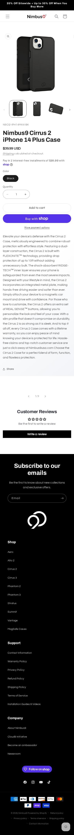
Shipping (8, 153)
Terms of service (38, 818)
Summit (12, 612)
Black (10, 178)
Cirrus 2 (12, 569)
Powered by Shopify (37, 813)
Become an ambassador (22, 745)
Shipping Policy (17, 687)
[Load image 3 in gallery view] (56, 108)
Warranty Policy (17, 661)
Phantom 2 (14, 586)
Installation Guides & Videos (24, 704)
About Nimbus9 (17, 728)
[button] (7, 16)
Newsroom (14, 753)
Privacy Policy (16, 670)
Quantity (8, 186)
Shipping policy (56, 818)
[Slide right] (70, 110)
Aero (10, 552)
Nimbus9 (22, 813)
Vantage (13, 620)
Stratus (12, 603)
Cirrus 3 (12, 577)
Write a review (37, 434)
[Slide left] (4, 110)
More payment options (37, 227)
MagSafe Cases (17, 629)
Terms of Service (18, 695)
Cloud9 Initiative (17, 736)
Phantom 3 (14, 595)
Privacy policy (20, 818)
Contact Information (20, 653)
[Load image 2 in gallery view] (36, 108)
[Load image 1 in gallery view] (17, 108)
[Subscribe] (62, 498)
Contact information (39, 824)
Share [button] (10, 369)
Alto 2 (11, 560)
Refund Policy (16, 678)
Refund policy (56, 813)
